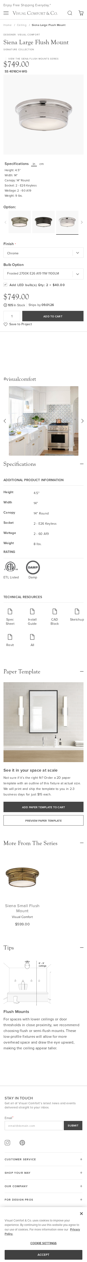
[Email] (43, 1125)
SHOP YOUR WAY (18, 1173)
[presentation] (6, 221)
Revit (10, 645)
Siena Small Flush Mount (22, 908)
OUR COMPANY (16, 1186)
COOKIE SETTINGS (43, 1243)
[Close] (81, 1213)
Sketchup (77, 619)
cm (41, 163)
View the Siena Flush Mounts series (33, 58)
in (34, 163)
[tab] (43, 462)
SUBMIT (73, 1125)
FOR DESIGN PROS (19, 1200)
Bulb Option (13, 265)
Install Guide (32, 621)
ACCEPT (44, 1255)
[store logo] (35, 13)
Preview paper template (43, 821)
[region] (43, 1234)
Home (8, 25)
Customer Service (20, 1159)
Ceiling (22, 25)
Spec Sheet (10, 621)
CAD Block (55, 621)
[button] (4, 421)
